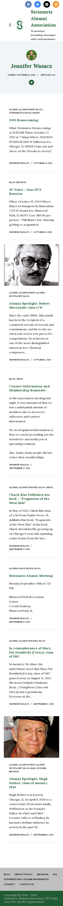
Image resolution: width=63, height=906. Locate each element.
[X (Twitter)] (46, 4)
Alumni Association (21, 568)
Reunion (21, 182)
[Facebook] (28, 4)
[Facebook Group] (37, 4)
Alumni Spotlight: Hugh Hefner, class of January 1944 (28, 783)
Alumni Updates (28, 487)
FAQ (55, 874)
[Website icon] (31, 82)
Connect (9, 884)
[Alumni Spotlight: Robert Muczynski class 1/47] (31, 265)
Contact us (26, 884)
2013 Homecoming (23, 120)
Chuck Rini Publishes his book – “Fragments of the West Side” (29, 499)
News (19, 379)
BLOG (39, 109)
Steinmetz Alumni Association (43, 18)
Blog (7, 874)
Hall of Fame (38, 768)
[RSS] (56, 4)
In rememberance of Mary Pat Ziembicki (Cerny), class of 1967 (31, 652)
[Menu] (10, 24)
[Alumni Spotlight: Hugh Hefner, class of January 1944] (31, 737)
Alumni (13, 109)
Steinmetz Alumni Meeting (31, 576)
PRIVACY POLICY (24, 874)
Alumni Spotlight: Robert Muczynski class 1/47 (29, 305)
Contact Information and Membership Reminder (29, 388)
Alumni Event (27, 109)
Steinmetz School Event (24, 112)
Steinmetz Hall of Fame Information (26, 879)
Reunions (42, 874)
